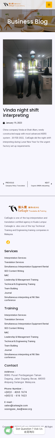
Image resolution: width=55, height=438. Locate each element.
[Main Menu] (49, 5)
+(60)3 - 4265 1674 (15, 392)
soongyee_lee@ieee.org (18, 409)
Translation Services (14, 262)
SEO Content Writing (14, 271)
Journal (8, 293)
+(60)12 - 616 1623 (15, 395)
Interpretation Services (15, 258)
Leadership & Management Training (21, 279)
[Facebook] (8, 242)
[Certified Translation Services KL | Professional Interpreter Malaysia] (14, 4)
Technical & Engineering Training (19, 284)
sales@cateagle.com (16, 405)
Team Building (11, 288)
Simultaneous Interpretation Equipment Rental (26, 266)
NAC (6, 275)
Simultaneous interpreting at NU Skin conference (21, 298)
